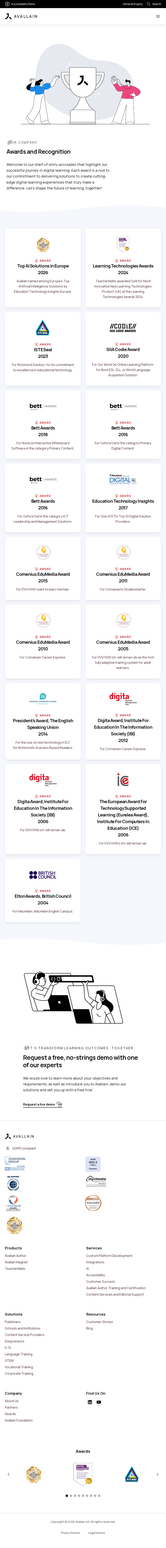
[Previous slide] (8, 1474)
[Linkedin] (90, 1402)
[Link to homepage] (21, 16)
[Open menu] (158, 16)
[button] (67, 1496)
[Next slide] (157, 1474)
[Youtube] (98, 1402)
